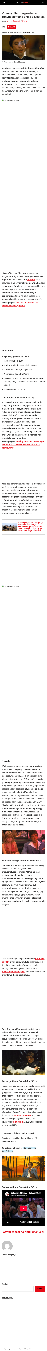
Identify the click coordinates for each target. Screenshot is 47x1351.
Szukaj (5, 1284)
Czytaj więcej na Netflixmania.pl (23, 1231)
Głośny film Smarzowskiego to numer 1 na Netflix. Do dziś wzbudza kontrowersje (23, 444)
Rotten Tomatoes (23, 1115)
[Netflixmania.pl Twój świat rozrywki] (23, 2)
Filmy (24, 21)
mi (23, 972)
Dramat (11, 27)
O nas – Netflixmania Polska (14, 1344)
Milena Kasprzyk (13, 21)
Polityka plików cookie (24, 1349)
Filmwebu (18, 1122)
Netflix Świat (35, 1341)
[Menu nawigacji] (4, 2)
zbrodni (31, 280)
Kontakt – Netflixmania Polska (14, 1341)
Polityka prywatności (9, 1349)
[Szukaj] (43, 2)
